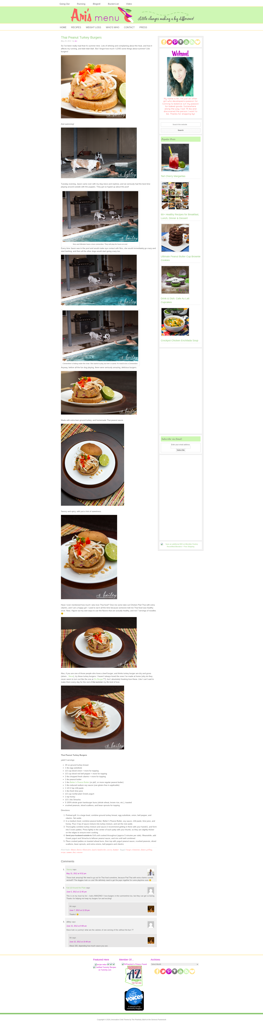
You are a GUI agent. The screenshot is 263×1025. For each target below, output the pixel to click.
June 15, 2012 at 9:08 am (76, 926)
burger (128, 849)
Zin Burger (98, 679)
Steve (70, 676)
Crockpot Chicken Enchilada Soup (179, 340)
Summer (116, 849)
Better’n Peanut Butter (79, 782)
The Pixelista (136, 1020)
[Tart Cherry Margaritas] (181, 158)
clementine (136, 849)
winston (79, 852)
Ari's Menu (131, 16)
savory (109, 849)
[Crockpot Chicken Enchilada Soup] (181, 322)
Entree (79, 849)
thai (74, 852)
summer (69, 852)
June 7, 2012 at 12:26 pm (79, 910)
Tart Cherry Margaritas (173, 176)
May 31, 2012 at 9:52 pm (76, 873)
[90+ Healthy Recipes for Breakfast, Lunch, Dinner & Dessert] (181, 196)
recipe (63, 852)
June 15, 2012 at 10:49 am (80, 942)
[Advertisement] (181, 391)
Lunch (94, 849)
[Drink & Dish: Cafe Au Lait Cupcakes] (181, 280)
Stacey (69, 869)
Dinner (73, 849)
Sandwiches (101, 849)
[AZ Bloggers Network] (134, 986)
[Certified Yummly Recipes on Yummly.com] (104, 970)
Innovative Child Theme (120, 1020)
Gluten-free (87, 849)
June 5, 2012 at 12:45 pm (76, 892)
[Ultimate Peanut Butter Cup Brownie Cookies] (181, 238)
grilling (149, 849)
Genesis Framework (158, 1020)
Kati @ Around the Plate (76, 888)
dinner (143, 849)
